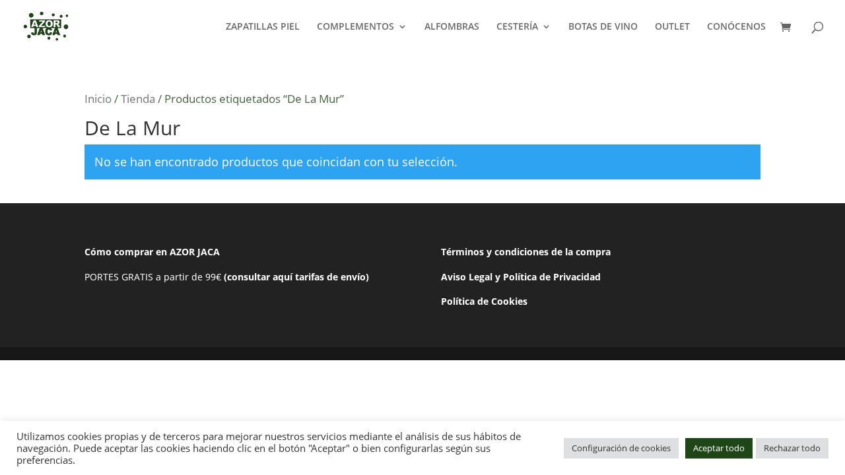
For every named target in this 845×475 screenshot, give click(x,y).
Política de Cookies (484, 301)
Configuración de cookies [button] (621, 448)
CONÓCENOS (736, 27)
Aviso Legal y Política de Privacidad (521, 276)
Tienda (138, 98)
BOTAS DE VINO (603, 27)
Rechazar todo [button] (792, 448)
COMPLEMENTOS (355, 27)
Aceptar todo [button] (719, 448)
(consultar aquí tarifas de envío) (296, 276)
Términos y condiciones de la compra (526, 251)
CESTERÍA (517, 27)
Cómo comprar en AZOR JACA (152, 251)
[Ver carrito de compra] (788, 28)
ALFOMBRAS (451, 27)
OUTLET (672, 27)
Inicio (98, 98)
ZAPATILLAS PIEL (263, 27)
